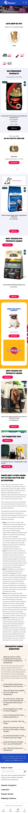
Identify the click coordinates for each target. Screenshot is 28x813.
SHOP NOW (14, 336)
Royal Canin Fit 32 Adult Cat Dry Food (14, 116)
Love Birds (18, 575)
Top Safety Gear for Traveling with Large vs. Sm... (14, 462)
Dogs (14, 45)
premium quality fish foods (11, 601)
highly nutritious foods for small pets (15, 628)
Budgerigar (12, 573)
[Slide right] (17, 169)
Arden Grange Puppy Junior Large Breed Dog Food (14, 216)
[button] (2, 2)
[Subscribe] (24, 771)
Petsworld (20, 805)
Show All (7, 245)
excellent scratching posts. (13, 567)
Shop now (14, 162)
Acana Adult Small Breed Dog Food (14, 284)
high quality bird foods (11, 571)
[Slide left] (11, 169)
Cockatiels (12, 575)
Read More (6, 466)
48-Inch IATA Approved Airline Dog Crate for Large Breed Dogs (14, 417)
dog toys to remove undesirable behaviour (14, 536)
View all (14, 128)
